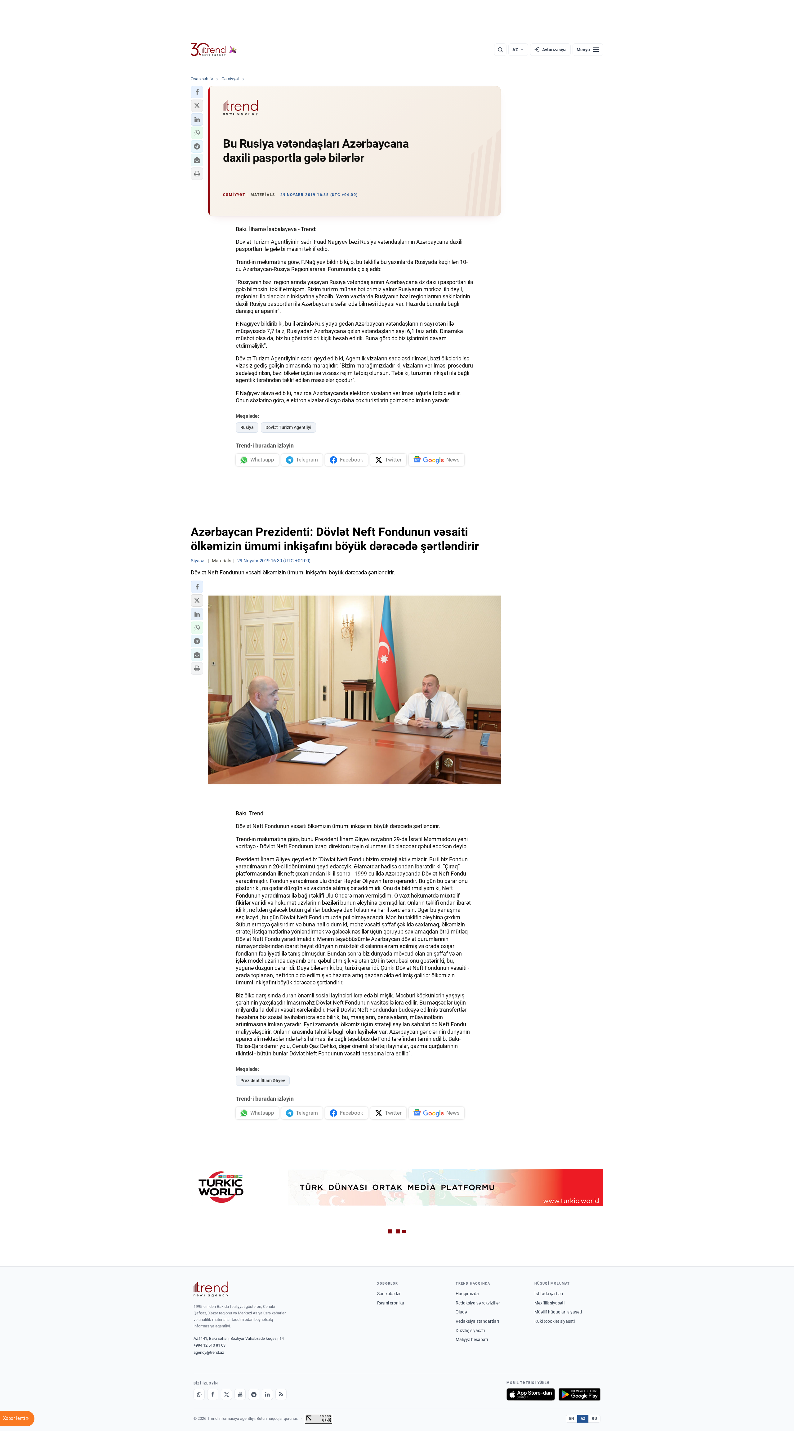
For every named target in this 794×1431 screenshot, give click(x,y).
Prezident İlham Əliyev (262, 1080)
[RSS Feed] (281, 1394)
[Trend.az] (214, 49)
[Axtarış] (500, 49)
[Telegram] (253, 1394)
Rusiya (247, 427)
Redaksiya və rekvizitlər (478, 1302)
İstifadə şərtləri (548, 1293)
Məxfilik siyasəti (549, 1302)
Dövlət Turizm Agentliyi (288, 427)
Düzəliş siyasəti (470, 1330)
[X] (226, 1394)
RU (594, 1418)
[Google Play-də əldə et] (579, 1394)
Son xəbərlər (389, 1293)
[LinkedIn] (267, 1394)
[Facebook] (212, 1394)
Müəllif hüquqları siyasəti (558, 1311)
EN (571, 1418)
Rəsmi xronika (390, 1302)
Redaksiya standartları (477, 1321)
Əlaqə (461, 1311)
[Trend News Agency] (211, 1289)
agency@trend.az (209, 1352)
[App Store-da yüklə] (530, 1394)
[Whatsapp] (199, 1394)
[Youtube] (240, 1394)
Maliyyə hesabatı (472, 1339)
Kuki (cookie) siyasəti (554, 1321)
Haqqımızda (467, 1293)
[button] (197, 92)
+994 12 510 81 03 (209, 1345)
